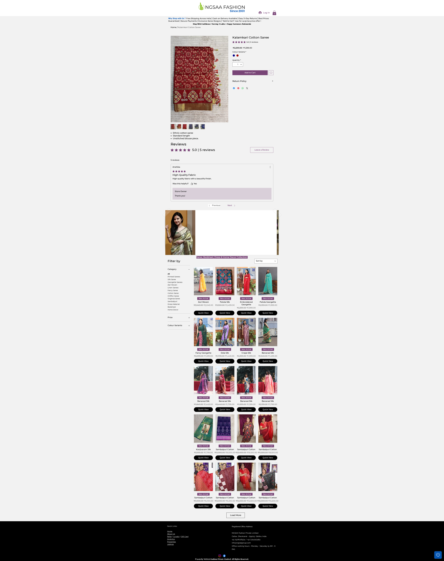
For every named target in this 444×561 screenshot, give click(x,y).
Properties (171, 542)
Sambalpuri (172, 301)
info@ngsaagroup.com (241, 543)
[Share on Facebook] (234, 88)
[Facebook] (224, 556)
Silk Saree (172, 279)
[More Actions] (270, 167)
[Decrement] (234, 64)
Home (173, 27)
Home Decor (173, 310)
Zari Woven (172, 285)
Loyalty (176, 537)
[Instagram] (219, 556)
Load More (235, 515)
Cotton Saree (173, 293)
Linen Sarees (173, 288)
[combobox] (266, 261)
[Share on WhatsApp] (242, 88)
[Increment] (241, 64)
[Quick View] (203, 281)
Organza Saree (174, 299)
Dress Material (174, 304)
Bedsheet (172, 307)
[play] (273, 253)
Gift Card (184, 537)
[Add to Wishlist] (271, 72)
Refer (169, 537)
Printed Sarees (174, 277)
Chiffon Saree (173, 296)
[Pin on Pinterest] (238, 88)
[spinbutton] (238, 64)
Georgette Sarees (175, 282)
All (169, 274)
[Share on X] (247, 88)
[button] (274, 12)
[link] (245, 42)
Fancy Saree (173, 290)
